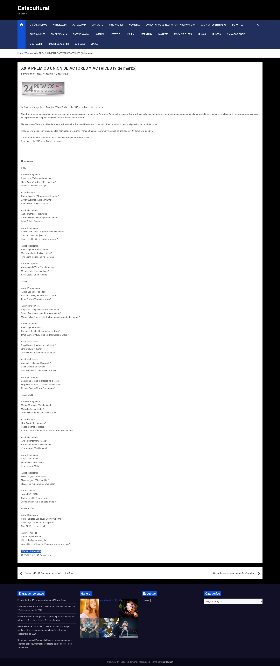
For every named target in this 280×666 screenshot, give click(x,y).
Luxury (130, 34)
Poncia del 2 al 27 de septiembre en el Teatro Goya (49, 573)
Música (202, 34)
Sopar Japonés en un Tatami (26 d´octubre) (234, 573)
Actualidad (79, 25)
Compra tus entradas (213, 25)
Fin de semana (59, 34)
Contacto (97, 25)
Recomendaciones (58, 44)
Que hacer (36, 44)
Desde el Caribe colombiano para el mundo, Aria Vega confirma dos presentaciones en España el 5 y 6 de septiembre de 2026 (43, 630)
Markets (163, 34)
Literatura (146, 34)
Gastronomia (81, 34)
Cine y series (116, 25)
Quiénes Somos (38, 25)
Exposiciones (37, 34)
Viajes (94, 44)
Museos (216, 34)
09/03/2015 (29, 555)
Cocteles (134, 25)
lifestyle (115, 34)
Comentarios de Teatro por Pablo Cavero (170, 25)
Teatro (25, 551)
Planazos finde (235, 34)
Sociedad (80, 44)
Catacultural (33, 8)
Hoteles (99, 34)
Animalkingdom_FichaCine (112, 600)
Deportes (237, 25)
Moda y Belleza (183, 34)
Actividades (60, 25)
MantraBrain (167, 662)
